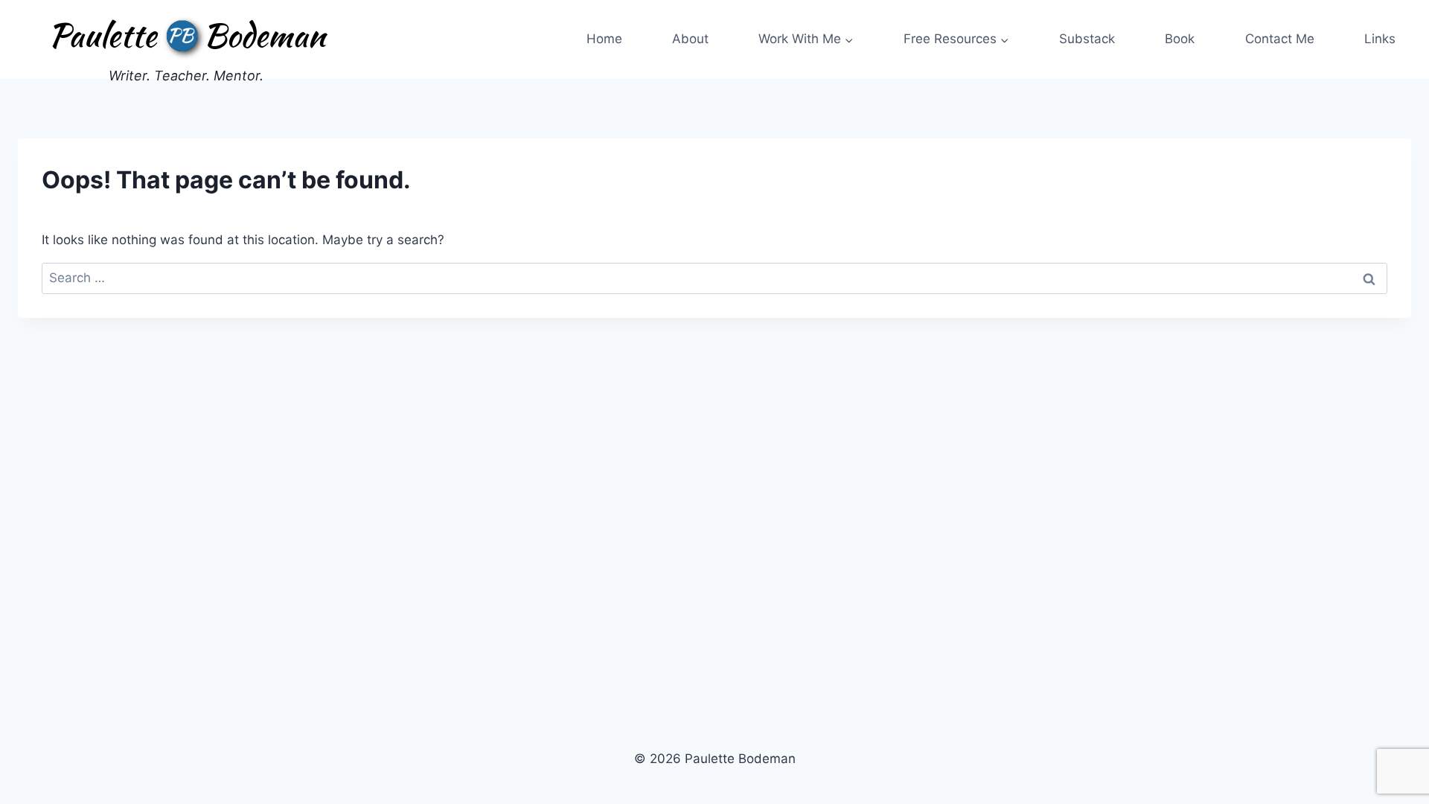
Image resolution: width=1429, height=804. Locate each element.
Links (1380, 38)
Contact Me (1279, 38)
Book (1180, 38)
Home (604, 38)
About (690, 38)
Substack (1087, 38)
